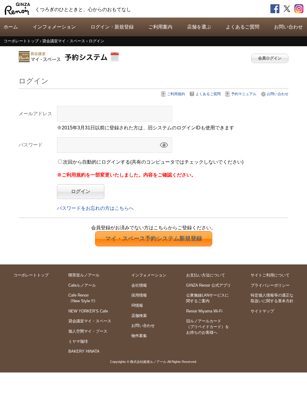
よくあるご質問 (242, 26)
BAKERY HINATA (84, 351)
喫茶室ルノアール (84, 275)
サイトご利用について (270, 275)
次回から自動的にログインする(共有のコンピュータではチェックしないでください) (153, 161)
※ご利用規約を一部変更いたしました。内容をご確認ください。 (126, 174)
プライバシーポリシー (270, 285)
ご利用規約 (176, 94)
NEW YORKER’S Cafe (88, 311)
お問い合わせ (288, 26)
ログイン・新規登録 (112, 26)
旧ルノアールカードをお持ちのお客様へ (207, 326)
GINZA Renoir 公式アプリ (208, 285)
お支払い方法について (205, 275)
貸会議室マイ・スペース (89, 321)
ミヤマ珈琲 (78, 341)
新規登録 (153, 238)
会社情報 (139, 285)
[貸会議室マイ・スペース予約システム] (70, 56)
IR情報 (137, 305)
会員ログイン (270, 58)
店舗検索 (139, 315)
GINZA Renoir (17, 8)
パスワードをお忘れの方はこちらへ (95, 208)
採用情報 (139, 295)
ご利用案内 (160, 26)
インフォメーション (54, 26)
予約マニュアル (243, 94)
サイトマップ (262, 311)
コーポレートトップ (31, 275)
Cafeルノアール (82, 285)
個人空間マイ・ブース (87, 331)
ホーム (11, 26)
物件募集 (139, 335)
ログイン (80, 191)
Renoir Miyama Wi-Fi (204, 311)
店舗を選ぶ (199, 26)
